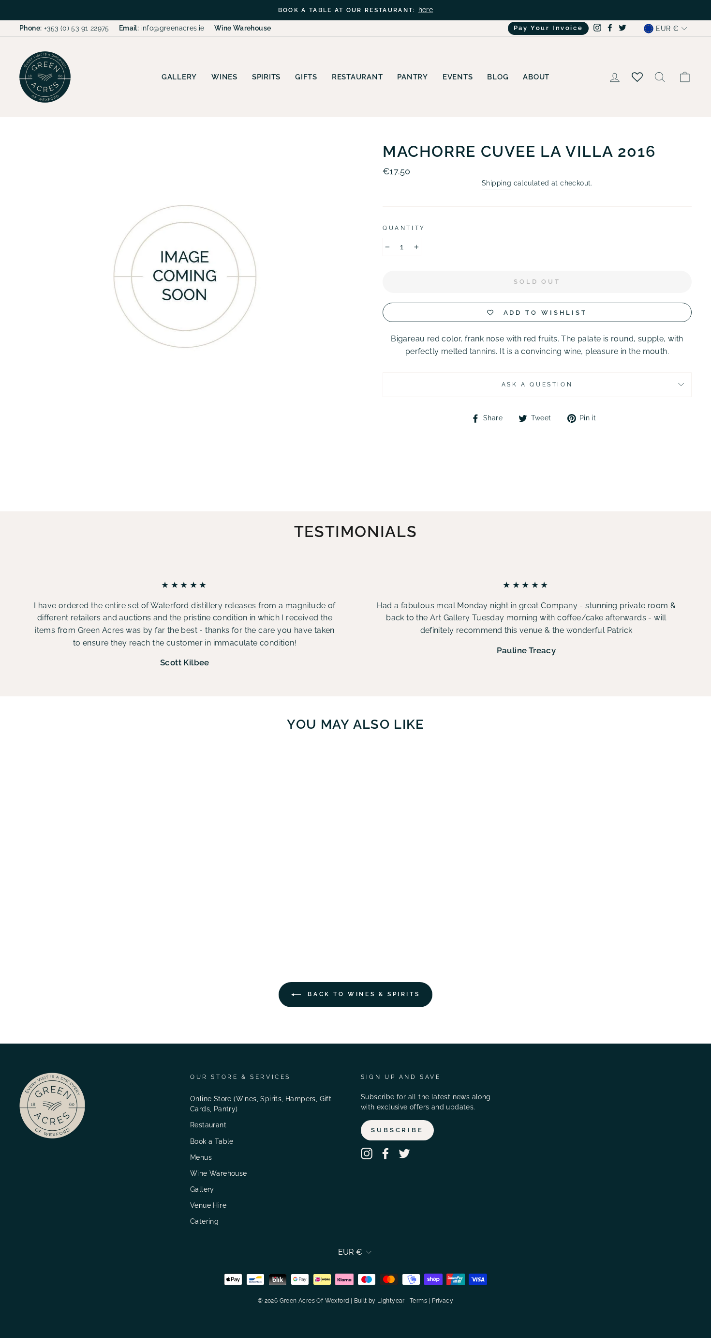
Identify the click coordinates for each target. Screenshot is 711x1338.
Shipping (496, 183)
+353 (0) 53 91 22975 (64, 28)
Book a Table (212, 1141)
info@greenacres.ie (162, 28)
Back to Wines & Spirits (362, 994)
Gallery (179, 77)
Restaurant (357, 77)
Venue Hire (208, 1205)
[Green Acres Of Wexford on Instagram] (366, 1153)
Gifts (306, 77)
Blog (497, 77)
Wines (224, 77)
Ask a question (537, 384)
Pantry (412, 77)
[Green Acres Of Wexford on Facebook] (385, 1153)
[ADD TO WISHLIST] (133, 767)
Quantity (404, 228)
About (536, 77)
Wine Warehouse (218, 1173)
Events (458, 77)
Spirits (266, 77)
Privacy (442, 1300)
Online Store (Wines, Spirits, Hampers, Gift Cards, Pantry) (260, 1104)
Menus (201, 1157)
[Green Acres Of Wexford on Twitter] (404, 1153)
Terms (418, 1300)
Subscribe (397, 1130)
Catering (204, 1221)
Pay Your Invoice (548, 27)
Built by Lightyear (379, 1300)
